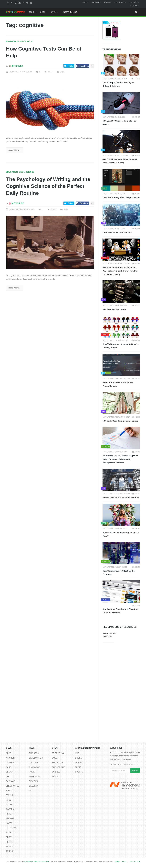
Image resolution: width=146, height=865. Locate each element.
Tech (31, 12)
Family (9, 790)
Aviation (10, 758)
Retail (9, 842)
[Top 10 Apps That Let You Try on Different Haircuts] (121, 65)
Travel (9, 846)
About (85, 3)
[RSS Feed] (24, 3)
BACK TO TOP (134, 861)
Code (54, 758)
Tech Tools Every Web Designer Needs (121, 197)
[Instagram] (31, 3)
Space (55, 776)
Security (33, 786)
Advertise (134, 3)
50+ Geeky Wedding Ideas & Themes (120, 421)
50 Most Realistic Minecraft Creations (121, 497)
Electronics (12, 786)
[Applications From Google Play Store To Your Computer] (121, 591)
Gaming (10, 805)
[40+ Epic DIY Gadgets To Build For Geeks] (121, 103)
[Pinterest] (27, 3)
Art (77, 753)
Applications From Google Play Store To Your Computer (121, 611)
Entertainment (69, 12)
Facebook (84, 66)
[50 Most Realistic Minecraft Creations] (121, 480)
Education (12, 172)
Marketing (34, 776)
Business (11, 41)
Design (9, 772)
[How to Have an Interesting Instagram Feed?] (121, 515)
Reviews (33, 781)
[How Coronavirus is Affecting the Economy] (121, 553)
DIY (7, 776)
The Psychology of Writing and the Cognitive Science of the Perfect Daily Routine (48, 186)
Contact (134, 6)
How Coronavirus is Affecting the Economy (119, 573)
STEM (53, 12)
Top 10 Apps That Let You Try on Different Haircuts (118, 84)
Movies (79, 763)
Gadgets (33, 763)
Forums (107, 3)
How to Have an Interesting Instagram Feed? (121, 534)
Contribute (120, 3)
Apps (8, 753)
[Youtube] (16, 3)
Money (9, 832)
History (10, 818)
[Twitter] (12, 3)
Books (78, 758)
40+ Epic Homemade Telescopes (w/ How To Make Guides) (120, 161)
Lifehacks (11, 828)
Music (78, 767)
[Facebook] (8, 3)
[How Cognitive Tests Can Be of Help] (50, 105)
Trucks (10, 851)
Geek (42, 12)
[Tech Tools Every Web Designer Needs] (121, 180)
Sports (79, 772)
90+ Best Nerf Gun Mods (114, 309)
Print (9, 837)
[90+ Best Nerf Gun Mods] (121, 291)
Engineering (58, 767)
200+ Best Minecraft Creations (117, 232)
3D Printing (58, 753)
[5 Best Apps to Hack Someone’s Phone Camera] (121, 365)
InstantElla (107, 636)
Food (8, 800)
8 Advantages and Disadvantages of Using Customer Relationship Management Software (120, 459)
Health (9, 814)
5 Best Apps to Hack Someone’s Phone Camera (118, 384)
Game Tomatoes (110, 633)
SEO (31, 790)
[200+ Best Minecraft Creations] (121, 215)
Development (36, 758)
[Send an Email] (20, 3)
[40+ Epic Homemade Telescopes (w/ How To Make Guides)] (121, 141)
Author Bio (17, 203)
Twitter (71, 66)
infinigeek (17, 66)
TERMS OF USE (120, 861)
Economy (11, 781)
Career (10, 763)
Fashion (10, 795)
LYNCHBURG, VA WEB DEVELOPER (36, 861)
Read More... (14, 150)
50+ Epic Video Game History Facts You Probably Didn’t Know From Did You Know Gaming (120, 271)
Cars (8, 767)
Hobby (9, 823)
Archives (96, 3)
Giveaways (34, 767)
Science (21, 41)
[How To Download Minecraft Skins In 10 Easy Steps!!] (121, 326)
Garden (10, 809)
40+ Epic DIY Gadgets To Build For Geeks (119, 123)
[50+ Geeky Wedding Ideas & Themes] (121, 403)
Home (32, 772)
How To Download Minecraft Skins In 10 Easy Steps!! (120, 346)
